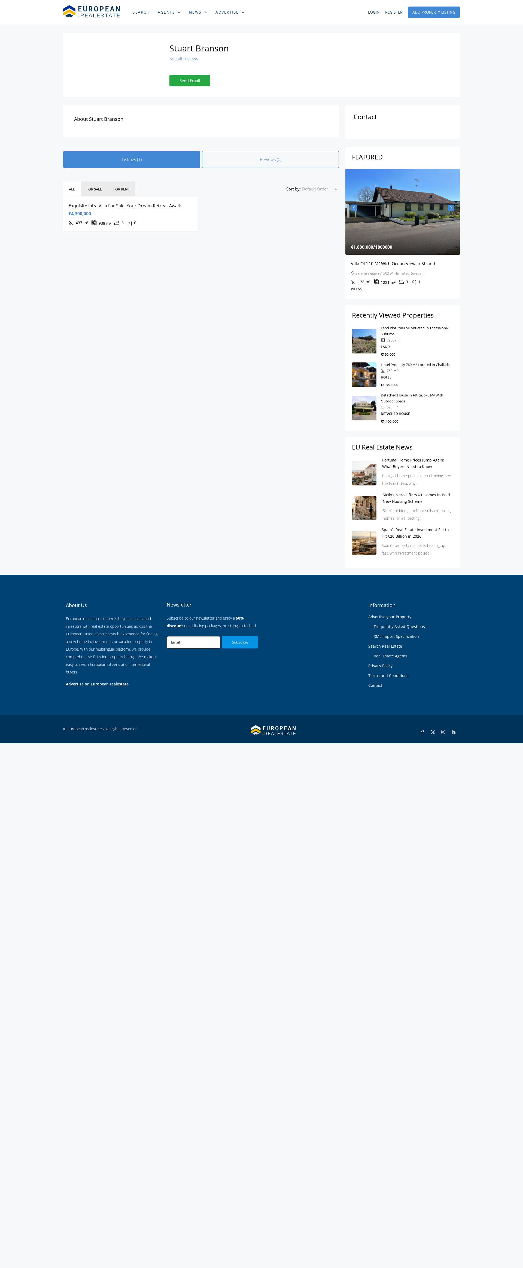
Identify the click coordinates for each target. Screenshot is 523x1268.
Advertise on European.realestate (97, 684)
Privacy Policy (380, 665)
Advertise (227, 12)
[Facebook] (424, 732)
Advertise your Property (389, 616)
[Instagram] (444, 732)
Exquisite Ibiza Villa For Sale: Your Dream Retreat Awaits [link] (126, 206)
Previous (354, 208)
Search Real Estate (385, 646)
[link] (402, 212)
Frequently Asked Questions (399, 626)
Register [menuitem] (394, 12)
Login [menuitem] (374, 12)
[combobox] (319, 189)
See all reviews (183, 59)
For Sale (94, 189)
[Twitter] (434, 732)
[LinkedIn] (455, 732)
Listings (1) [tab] (132, 159)
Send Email (190, 80)
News (195, 12)
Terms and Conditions (388, 675)
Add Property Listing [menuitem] (433, 12)
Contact (375, 685)
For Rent (121, 189)
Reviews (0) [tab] (270, 159)
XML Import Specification (396, 636)
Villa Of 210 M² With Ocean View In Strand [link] (393, 264)
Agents (166, 12)
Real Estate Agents (391, 655)
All (72, 189)
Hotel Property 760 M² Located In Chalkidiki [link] (416, 364)
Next (451, 208)
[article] (402, 234)
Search (141, 12)
